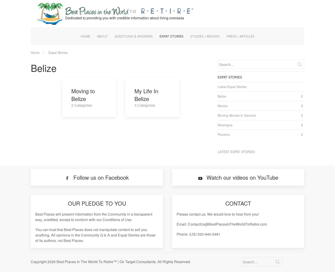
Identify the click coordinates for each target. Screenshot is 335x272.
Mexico (223, 105)
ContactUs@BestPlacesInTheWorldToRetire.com (227, 224)
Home (85, 36)
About (102, 36)
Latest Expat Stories (232, 86)
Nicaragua (225, 125)
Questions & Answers (134, 36)
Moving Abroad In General (237, 115)
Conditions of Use (117, 219)
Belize (222, 96)
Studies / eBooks (205, 36)
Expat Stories (171, 36)
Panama (224, 134)
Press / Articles (241, 36)
